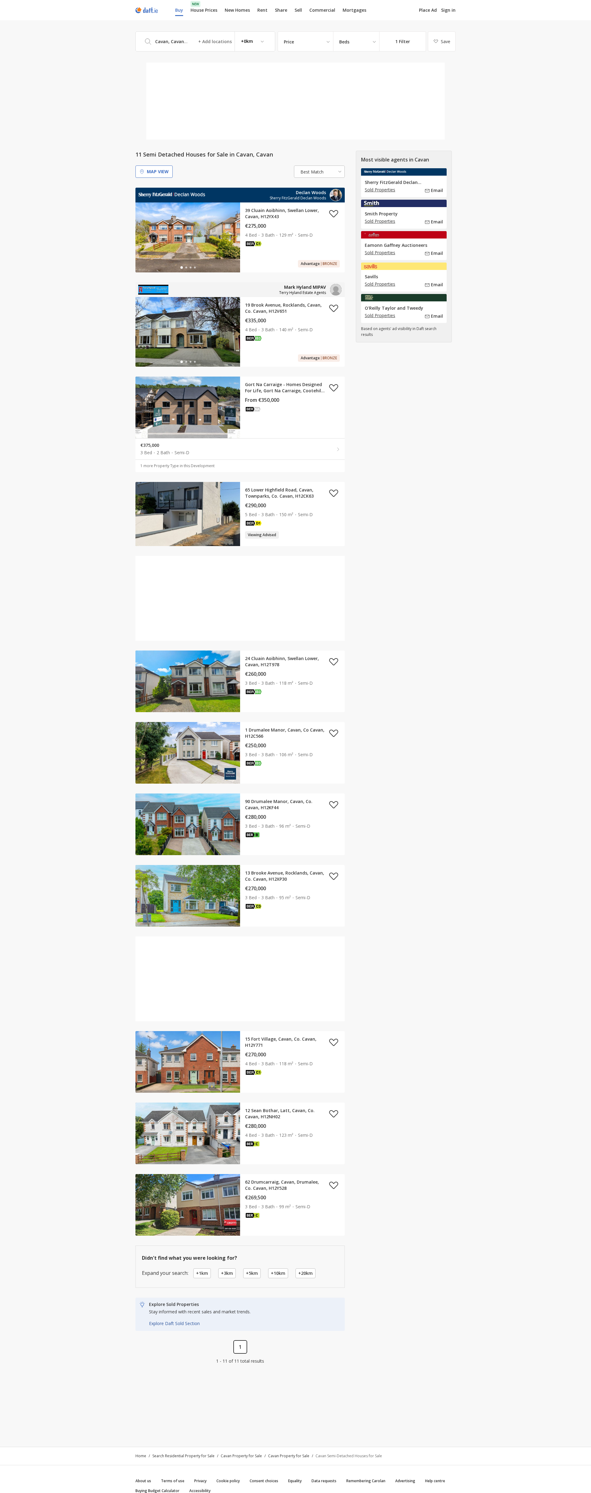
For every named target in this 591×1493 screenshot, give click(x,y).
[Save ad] (334, 213)
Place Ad (428, 10)
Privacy (200, 1480)
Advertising (405, 1480)
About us (143, 1480)
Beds (344, 42)
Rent (262, 10)
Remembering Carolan (365, 1480)
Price (289, 42)
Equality (295, 1480)
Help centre (435, 1480)
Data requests (324, 1480)
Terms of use (172, 1480)
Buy (179, 10)
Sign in (448, 10)
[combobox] (205, 41)
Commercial (322, 10)
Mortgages (354, 10)
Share (281, 10)
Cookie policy (228, 1480)
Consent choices (264, 1480)
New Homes (237, 10)
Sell (298, 10)
